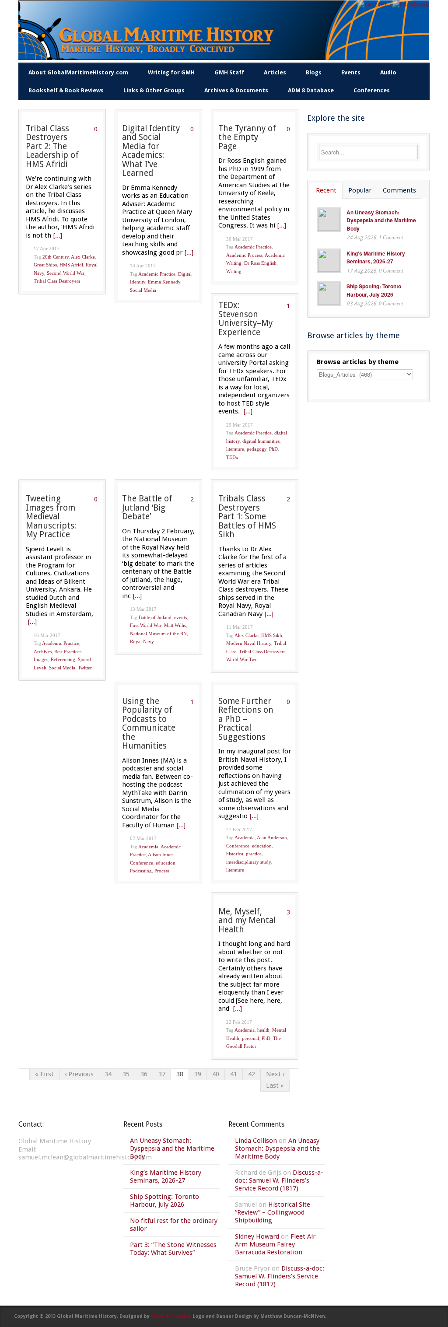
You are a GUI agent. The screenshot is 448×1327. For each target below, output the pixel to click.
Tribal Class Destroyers (57, 281)
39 (197, 1074)
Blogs (314, 72)
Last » (275, 1085)
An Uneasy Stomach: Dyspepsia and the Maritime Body (381, 220)
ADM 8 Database (311, 90)
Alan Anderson (272, 837)
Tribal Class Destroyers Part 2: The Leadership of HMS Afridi (52, 146)
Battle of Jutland (155, 617)
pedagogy (256, 449)
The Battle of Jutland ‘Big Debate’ (147, 508)
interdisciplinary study (248, 862)
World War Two (242, 659)
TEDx (232, 457)
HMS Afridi (71, 264)
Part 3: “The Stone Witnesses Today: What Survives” (173, 1249)
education (165, 862)
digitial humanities (261, 441)
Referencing (63, 659)
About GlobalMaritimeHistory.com (78, 72)
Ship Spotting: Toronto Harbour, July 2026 (373, 290)
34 (108, 1074)
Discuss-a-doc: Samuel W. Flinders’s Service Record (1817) (279, 1180)
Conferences (372, 90)
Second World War (65, 273)
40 (215, 1074)
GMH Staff (229, 72)
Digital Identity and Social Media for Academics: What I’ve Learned (151, 151)
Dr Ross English (260, 263)
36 (143, 1074)
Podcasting (141, 870)
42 (251, 1074)
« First (44, 1074)
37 (161, 1074)
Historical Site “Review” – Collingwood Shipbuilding (272, 1212)
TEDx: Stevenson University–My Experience (245, 318)
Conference (141, 862)
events (180, 617)
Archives (43, 651)
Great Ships (45, 264)
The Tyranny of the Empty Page (247, 137)
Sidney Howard (257, 1236)
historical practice (244, 853)
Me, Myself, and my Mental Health (247, 921)
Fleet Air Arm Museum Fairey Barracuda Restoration (275, 1244)
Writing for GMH (171, 72)
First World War (145, 625)
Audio (388, 72)
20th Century (55, 256)
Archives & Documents (236, 90)
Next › (275, 1074)
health (263, 1030)
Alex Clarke (83, 256)
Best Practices (67, 651)
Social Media (143, 290)
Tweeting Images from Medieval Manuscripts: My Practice (51, 516)
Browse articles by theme (358, 362)
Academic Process (244, 255)
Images (41, 659)
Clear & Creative (171, 1316)
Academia (148, 846)
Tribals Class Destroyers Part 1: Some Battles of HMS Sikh (247, 516)
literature (235, 449)
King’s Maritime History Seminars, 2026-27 (375, 257)
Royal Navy (142, 641)
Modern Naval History (248, 643)
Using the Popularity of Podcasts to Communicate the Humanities (148, 723)
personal (250, 1038)
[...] (57, 235)
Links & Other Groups (154, 90)
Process (161, 870)
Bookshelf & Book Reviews (66, 90)
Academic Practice (156, 274)
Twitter (85, 667)
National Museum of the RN (158, 633)
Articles (275, 72)
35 (126, 1074)
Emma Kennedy (164, 281)
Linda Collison (256, 1141)
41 (233, 1074)
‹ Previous (79, 1074)
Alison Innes (160, 854)
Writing (234, 271)
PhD (273, 449)
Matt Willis (175, 625)
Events (350, 72)
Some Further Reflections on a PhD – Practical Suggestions (245, 719)
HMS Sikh (271, 635)
